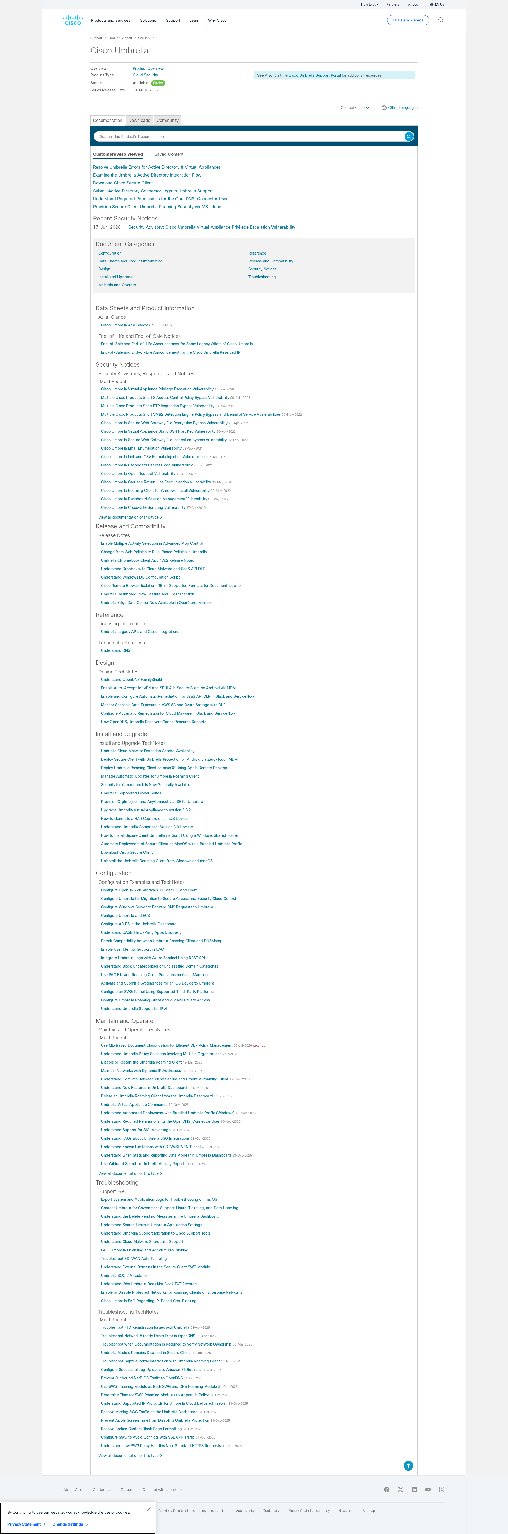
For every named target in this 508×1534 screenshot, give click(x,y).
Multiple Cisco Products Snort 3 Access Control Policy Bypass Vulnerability (165, 397)
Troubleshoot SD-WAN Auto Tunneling (134, 1258)
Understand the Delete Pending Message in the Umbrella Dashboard (160, 1216)
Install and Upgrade (115, 277)
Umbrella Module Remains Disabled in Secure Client (146, 1353)
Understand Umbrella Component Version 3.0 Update (147, 827)
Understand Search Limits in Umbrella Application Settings (151, 1225)
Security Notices (262, 269)
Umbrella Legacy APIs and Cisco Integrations (140, 632)
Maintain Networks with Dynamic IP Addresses (141, 1071)
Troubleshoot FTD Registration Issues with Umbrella (145, 1327)
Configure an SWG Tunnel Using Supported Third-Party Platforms (157, 992)
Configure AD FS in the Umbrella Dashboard (139, 924)
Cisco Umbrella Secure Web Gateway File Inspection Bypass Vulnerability (164, 440)
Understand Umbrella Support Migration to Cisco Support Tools (155, 1233)
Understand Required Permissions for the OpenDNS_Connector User (160, 199)
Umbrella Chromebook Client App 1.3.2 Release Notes (147, 560)
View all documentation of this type (128, 517)
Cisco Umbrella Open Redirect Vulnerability (138, 474)
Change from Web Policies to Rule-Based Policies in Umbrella (154, 552)
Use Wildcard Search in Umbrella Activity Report (143, 1164)
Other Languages (403, 107)
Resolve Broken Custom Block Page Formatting (142, 1429)
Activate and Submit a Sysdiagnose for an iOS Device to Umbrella (157, 983)
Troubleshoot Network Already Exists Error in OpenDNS (148, 1336)
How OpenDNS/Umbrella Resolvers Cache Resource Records (153, 722)
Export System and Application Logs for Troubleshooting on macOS (159, 1199)
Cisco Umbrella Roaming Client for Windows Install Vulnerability (156, 490)
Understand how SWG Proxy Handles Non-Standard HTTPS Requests (161, 1446)
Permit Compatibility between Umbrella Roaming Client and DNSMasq (161, 941)
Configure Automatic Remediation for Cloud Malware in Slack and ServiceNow (168, 713)
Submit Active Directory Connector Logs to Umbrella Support (153, 191)
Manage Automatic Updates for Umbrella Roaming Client (150, 776)
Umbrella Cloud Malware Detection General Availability (147, 751)
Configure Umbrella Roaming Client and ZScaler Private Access (155, 1000)
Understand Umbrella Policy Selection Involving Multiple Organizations (162, 1054)
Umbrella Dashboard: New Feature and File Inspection (147, 594)
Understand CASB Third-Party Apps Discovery (141, 932)
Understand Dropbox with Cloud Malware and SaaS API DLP (153, 569)
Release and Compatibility (270, 261)
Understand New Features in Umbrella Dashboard (144, 1087)
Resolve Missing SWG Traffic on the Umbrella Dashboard (150, 1412)
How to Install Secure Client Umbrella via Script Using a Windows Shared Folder (169, 835)
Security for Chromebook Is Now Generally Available (145, 785)
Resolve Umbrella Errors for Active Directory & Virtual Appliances (157, 167)
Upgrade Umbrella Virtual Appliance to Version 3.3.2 (146, 810)
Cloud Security (145, 75)
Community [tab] (168, 120)
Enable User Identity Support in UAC (132, 949)
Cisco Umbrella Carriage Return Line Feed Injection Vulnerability (156, 482)
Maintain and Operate (117, 285)
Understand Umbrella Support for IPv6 (134, 1008)
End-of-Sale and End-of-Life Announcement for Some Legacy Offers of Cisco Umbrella (177, 344)
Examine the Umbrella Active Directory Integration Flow (147, 175)
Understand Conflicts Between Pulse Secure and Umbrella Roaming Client (165, 1079)
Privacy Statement (24, 1524)
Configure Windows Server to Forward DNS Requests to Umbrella (157, 907)
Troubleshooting (262, 277)
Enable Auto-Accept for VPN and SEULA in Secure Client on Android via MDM (168, 688)
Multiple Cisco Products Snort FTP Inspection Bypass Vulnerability (158, 406)
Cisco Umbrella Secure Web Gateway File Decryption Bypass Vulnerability (165, 423)
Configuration (109, 253)
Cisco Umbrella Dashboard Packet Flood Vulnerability (147, 465)
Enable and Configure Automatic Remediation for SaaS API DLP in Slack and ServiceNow (177, 696)
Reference (257, 253)
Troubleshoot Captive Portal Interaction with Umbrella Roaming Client (161, 1361)
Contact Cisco (353, 107)
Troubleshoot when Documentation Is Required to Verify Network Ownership (167, 1344)
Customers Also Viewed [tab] (118, 154)
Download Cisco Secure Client (123, 183)
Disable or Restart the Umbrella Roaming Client (142, 1062)
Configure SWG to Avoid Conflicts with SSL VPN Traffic (148, 1437)
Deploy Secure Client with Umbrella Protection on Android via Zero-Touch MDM (169, 759)
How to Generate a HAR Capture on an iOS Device (144, 818)
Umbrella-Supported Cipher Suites (131, 793)
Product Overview (148, 68)
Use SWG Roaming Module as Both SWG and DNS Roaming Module (159, 1386)
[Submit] (409, 137)
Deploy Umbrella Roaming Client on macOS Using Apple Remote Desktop (164, 768)
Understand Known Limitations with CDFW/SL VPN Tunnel (151, 1147)
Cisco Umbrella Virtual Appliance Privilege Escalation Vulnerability (158, 389)
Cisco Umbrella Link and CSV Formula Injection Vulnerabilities (154, 457)
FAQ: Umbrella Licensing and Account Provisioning (144, 1250)
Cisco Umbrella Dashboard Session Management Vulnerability (154, 499)
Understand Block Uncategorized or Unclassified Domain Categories (159, 966)
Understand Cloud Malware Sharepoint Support (142, 1242)
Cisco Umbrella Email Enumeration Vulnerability (142, 448)
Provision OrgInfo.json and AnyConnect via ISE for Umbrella (152, 802)
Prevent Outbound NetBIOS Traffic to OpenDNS (142, 1378)
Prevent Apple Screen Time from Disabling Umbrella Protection (155, 1420)
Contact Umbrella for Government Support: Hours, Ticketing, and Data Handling (169, 1208)
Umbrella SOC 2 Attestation (125, 1275)
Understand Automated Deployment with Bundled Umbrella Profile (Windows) (168, 1113)
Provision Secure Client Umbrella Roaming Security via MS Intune (157, 207)
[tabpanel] (254, 187)
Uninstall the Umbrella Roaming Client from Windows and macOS (157, 861)
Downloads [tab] (139, 120)
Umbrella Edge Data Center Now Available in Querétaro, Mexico (156, 602)
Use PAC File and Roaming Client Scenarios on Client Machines (155, 975)
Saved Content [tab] (169, 154)
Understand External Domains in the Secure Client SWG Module (155, 1267)
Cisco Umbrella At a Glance (125, 325)
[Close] (148, 1509)
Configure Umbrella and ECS (125, 915)
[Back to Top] (408, 1466)
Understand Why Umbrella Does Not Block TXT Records (149, 1284)
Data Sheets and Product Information (130, 261)
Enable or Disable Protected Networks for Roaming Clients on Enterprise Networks (171, 1292)
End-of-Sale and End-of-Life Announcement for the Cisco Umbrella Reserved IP (171, 352)
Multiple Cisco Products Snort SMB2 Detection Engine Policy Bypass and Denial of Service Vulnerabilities (191, 414)
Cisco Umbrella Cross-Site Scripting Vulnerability (143, 507)
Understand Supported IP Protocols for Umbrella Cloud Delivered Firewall (164, 1403)
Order (158, 83)
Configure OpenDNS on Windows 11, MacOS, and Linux (149, 890)
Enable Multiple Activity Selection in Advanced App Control (152, 543)
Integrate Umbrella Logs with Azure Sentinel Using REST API (153, 958)
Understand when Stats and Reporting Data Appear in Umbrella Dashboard (166, 1155)
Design (104, 269)
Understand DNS (115, 650)
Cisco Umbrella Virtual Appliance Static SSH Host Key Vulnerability (158, 431)
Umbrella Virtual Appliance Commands (135, 1104)
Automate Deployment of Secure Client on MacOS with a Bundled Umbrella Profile (171, 844)
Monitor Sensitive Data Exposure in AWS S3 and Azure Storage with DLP (163, 705)
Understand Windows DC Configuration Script (140, 577)
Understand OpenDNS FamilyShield (131, 679)
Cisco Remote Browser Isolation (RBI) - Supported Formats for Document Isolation (172, 586)
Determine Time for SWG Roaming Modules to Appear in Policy (155, 1395)
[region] (78, 1518)
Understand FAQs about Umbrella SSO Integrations (146, 1138)
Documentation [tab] (107, 120)
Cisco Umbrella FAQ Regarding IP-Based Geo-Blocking (149, 1301)
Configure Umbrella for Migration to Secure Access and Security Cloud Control (168, 899)
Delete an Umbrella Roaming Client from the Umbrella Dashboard (157, 1096)
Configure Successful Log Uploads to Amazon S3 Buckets (151, 1369)
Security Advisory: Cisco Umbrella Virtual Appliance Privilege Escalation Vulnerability (212, 227)
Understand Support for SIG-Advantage (136, 1130)
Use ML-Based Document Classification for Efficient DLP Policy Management (167, 1045)
